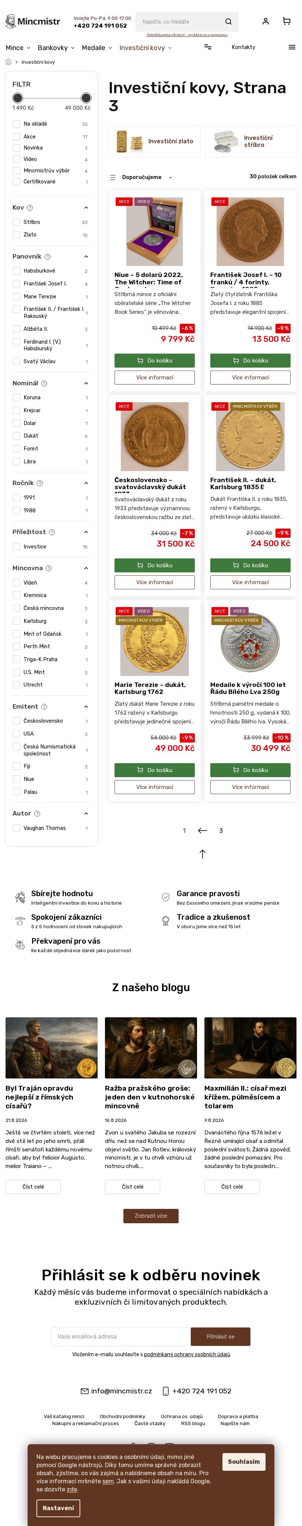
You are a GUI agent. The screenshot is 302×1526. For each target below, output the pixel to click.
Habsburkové (56, 271)
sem (108, 1481)
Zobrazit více (151, 1216)
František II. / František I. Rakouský (56, 312)
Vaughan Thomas (56, 828)
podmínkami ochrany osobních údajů (187, 1354)
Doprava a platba (238, 1416)
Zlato (56, 235)
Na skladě (56, 124)
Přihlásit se (221, 1336)
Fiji (56, 766)
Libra (56, 462)
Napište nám (235, 1423)
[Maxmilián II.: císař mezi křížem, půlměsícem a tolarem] (250, 1047)
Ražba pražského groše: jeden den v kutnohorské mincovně (150, 1097)
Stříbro (56, 222)
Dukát (56, 436)
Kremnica (56, 595)
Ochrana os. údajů (182, 1416)
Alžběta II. (56, 329)
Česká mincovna (56, 608)
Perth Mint (56, 646)
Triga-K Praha (56, 659)
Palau (56, 792)
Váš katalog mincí (64, 1416)
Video (56, 159)
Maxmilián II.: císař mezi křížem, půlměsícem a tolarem (245, 1097)
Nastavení (58, 1508)
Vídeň (56, 583)
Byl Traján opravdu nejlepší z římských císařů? (40, 1097)
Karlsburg (56, 621)
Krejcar (56, 410)
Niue (56, 779)
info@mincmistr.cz (121, 1391)
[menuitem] (20, 48)
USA (56, 734)
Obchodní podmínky (122, 1416)
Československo (56, 721)
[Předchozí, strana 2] (202, 831)
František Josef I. (56, 284)
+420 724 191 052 (201, 1391)
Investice (56, 547)
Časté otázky (150, 1423)
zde (72, 1489)
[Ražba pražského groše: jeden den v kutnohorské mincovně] (151, 1047)
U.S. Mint (56, 672)
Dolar (56, 423)
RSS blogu (193, 1423)
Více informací (154, 377)
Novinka (56, 148)
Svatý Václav (56, 361)
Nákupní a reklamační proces (85, 1423)
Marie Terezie (56, 297)
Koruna (56, 397)
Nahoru (202, 854)
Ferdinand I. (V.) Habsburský (56, 345)
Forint (56, 449)
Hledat (228, 22)
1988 (56, 511)
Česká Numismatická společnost (56, 750)
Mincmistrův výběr (56, 171)
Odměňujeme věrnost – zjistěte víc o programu (187, 35)
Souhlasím (244, 1461)
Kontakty (243, 47)
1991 (56, 498)
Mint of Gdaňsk (56, 634)
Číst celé (33, 1187)
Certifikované (56, 182)
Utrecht (56, 685)
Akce (56, 137)
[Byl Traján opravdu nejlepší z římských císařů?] (52, 1047)
